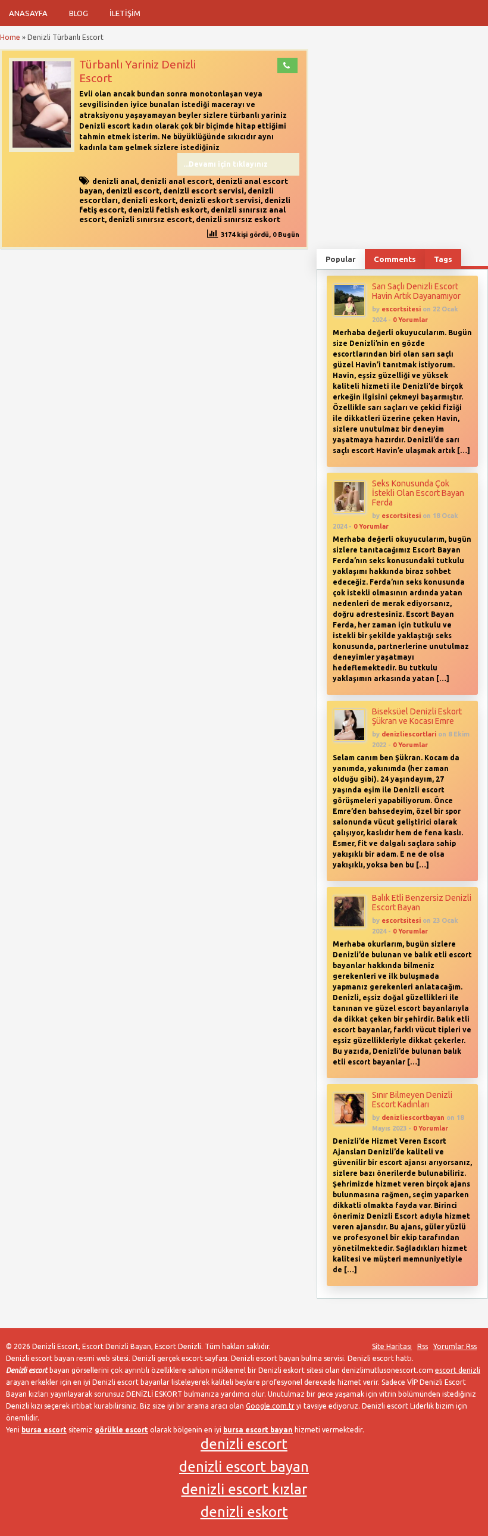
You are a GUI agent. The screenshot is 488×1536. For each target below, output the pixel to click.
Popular (341, 259)
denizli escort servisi (203, 190)
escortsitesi (401, 309)
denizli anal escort (176, 181)
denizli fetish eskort (167, 209)
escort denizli (457, 1370)
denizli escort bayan (244, 1467)
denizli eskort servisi (220, 200)
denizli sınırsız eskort (238, 219)
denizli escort (132, 190)
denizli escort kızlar (244, 1489)
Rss (422, 1346)
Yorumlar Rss (455, 1346)
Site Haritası (392, 1346)
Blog (78, 13)
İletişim (125, 13)
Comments (395, 259)
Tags (443, 259)
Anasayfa (28, 13)
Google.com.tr (270, 1406)
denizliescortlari (408, 734)
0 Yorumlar (410, 319)
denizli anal (114, 181)
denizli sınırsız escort (150, 219)
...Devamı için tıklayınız (225, 164)
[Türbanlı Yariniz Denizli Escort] (41, 149)
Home (10, 37)
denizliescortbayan (413, 1117)
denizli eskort (148, 200)
